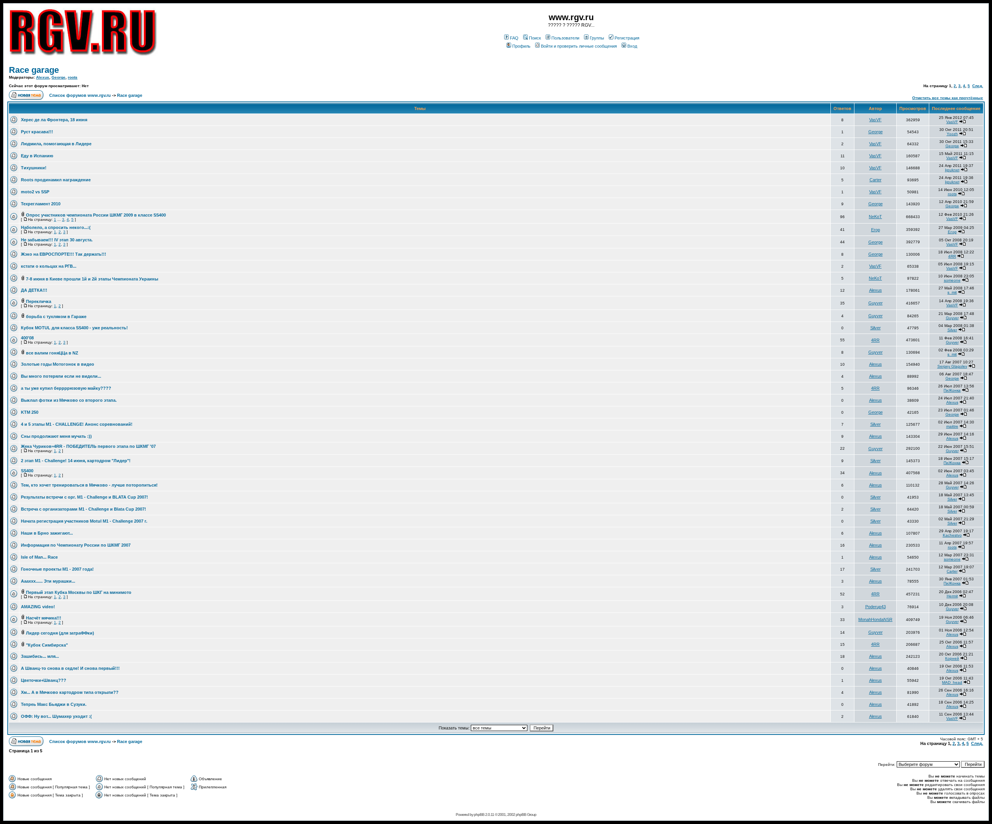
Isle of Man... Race (39, 557)
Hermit (952, 596)
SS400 (27, 470)
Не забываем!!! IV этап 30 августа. (57, 239)
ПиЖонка (952, 390)
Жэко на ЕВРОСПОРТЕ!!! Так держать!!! (63, 254)
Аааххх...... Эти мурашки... (48, 581)
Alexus (42, 77)
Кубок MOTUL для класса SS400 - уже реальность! (74, 327)
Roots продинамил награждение (56, 179)
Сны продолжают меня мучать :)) (56, 436)
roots (73, 77)
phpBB (479, 814)
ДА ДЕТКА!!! (34, 290)
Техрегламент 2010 (40, 203)
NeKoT (875, 216)
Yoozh (952, 134)
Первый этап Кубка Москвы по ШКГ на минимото (78, 592)
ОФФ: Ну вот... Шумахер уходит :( (56, 716)
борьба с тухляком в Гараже (56, 316)
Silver (875, 327)
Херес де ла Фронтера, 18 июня (54, 119)
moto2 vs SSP (35, 191)
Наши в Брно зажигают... (47, 533)
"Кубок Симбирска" (47, 645)
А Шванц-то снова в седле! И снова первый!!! (70, 668)
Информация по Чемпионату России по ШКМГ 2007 (76, 545)
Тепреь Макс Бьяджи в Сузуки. (53, 704)
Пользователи (565, 38)
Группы (597, 38)
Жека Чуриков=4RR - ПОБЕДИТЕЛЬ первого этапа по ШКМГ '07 (88, 446)
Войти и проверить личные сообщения (579, 46)
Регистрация (627, 38)
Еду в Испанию (37, 155)
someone (952, 280)
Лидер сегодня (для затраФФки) (60, 633)
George (58, 77)
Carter (876, 179)
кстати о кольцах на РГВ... (48, 266)
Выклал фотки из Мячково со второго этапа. (69, 400)
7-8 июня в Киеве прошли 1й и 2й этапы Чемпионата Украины (92, 279)
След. (977, 86)
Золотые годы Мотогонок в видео (57, 364)
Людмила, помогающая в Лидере (56, 143)
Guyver (875, 303)
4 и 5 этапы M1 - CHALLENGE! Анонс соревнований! (77, 424)
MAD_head (952, 682)
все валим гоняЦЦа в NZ (52, 353)
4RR (952, 256)
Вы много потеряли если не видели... (61, 376)
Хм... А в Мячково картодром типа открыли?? (70, 692)
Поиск (535, 38)
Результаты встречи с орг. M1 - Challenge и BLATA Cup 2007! (84, 497)
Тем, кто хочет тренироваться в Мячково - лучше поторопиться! (89, 485)
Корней (952, 658)
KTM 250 (29, 412)
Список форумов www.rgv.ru (80, 95)
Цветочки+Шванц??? (43, 680)
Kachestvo (952, 535)
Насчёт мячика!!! (43, 618)
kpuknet (952, 170)
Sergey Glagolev (952, 366)
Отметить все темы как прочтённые (947, 98)
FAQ (514, 38)
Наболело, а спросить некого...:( (56, 227)
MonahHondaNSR (875, 619)
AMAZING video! (38, 606)
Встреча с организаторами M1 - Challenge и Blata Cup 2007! (83, 509)
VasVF (875, 119)
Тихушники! (33, 167)
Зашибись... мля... (40, 656)
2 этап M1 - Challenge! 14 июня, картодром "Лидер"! (76, 460)
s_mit (952, 292)
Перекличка (38, 301)
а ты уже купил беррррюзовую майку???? (66, 388)
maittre (952, 426)
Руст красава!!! (37, 131)
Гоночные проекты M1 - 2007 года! (57, 569)
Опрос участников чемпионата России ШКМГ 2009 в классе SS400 (96, 215)
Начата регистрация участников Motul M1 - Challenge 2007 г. (84, 521)
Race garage (34, 70)
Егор (875, 229)
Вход (632, 46)
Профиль (521, 46)
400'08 (27, 337)
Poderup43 (875, 606)
